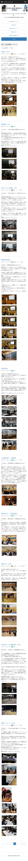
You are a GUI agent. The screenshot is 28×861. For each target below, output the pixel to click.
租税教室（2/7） (6, 124)
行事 (22, 262)
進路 (14, 190)
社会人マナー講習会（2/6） (9, 188)
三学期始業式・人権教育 (8, 458)
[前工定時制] (14, 8)
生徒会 (14, 54)
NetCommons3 (8, 2)
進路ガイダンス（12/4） (8, 723)
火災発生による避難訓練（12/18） (11, 644)
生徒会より (23, 54)
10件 (11, 48)
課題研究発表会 (5, 260)
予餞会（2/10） (5, 52)
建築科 (14, 262)
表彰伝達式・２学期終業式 (9, 513)
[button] (14, 21)
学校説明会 (4, 368)
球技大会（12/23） (7, 564)
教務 (14, 126)
